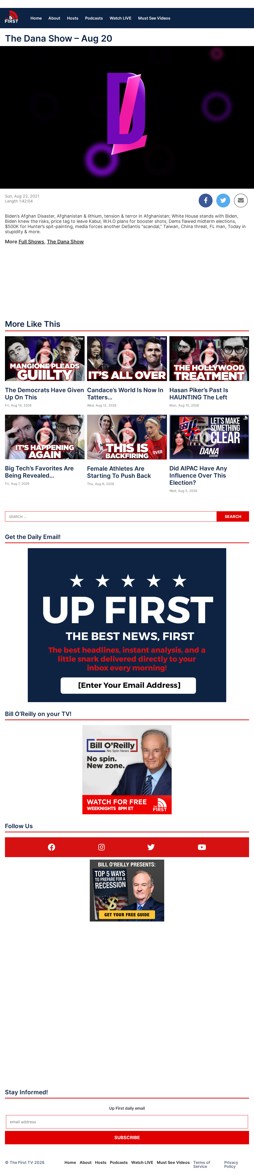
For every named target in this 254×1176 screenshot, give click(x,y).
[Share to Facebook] (206, 200)
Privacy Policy (231, 1164)
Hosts (72, 18)
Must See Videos (154, 18)
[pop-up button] (238, 181)
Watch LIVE (120, 18)
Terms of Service (201, 1164)
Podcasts (94, 18)
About (54, 18)
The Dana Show (65, 242)
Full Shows (31, 242)
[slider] (127, 173)
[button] (8, 181)
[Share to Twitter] (223, 200)
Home (36, 18)
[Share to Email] (241, 200)
